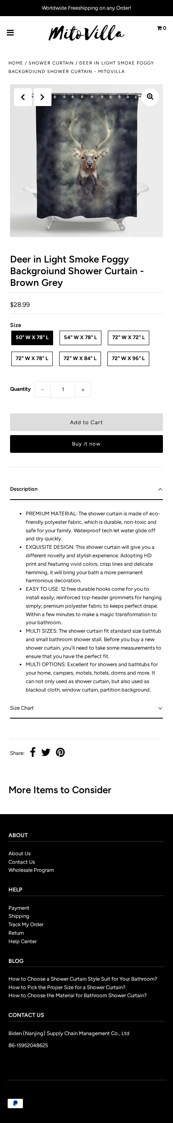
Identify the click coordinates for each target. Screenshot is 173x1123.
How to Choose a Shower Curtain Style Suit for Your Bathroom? (82, 979)
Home (15, 63)
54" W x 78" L (80, 337)
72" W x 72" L (128, 337)
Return (16, 933)
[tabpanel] (86, 599)
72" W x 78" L (32, 358)
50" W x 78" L (32, 337)
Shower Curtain (51, 63)
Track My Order (25, 924)
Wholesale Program (31, 870)
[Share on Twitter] (46, 753)
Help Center (22, 941)
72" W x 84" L (80, 358)
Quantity (20, 389)
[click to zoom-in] (150, 97)
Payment (18, 908)
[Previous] (23, 97)
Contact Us (21, 862)
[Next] (42, 97)
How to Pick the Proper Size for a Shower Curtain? (67, 987)
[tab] (86, 489)
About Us (19, 853)
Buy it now (86, 444)
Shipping (18, 916)
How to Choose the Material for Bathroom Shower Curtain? (77, 995)
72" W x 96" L (128, 358)
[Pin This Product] (60, 753)
